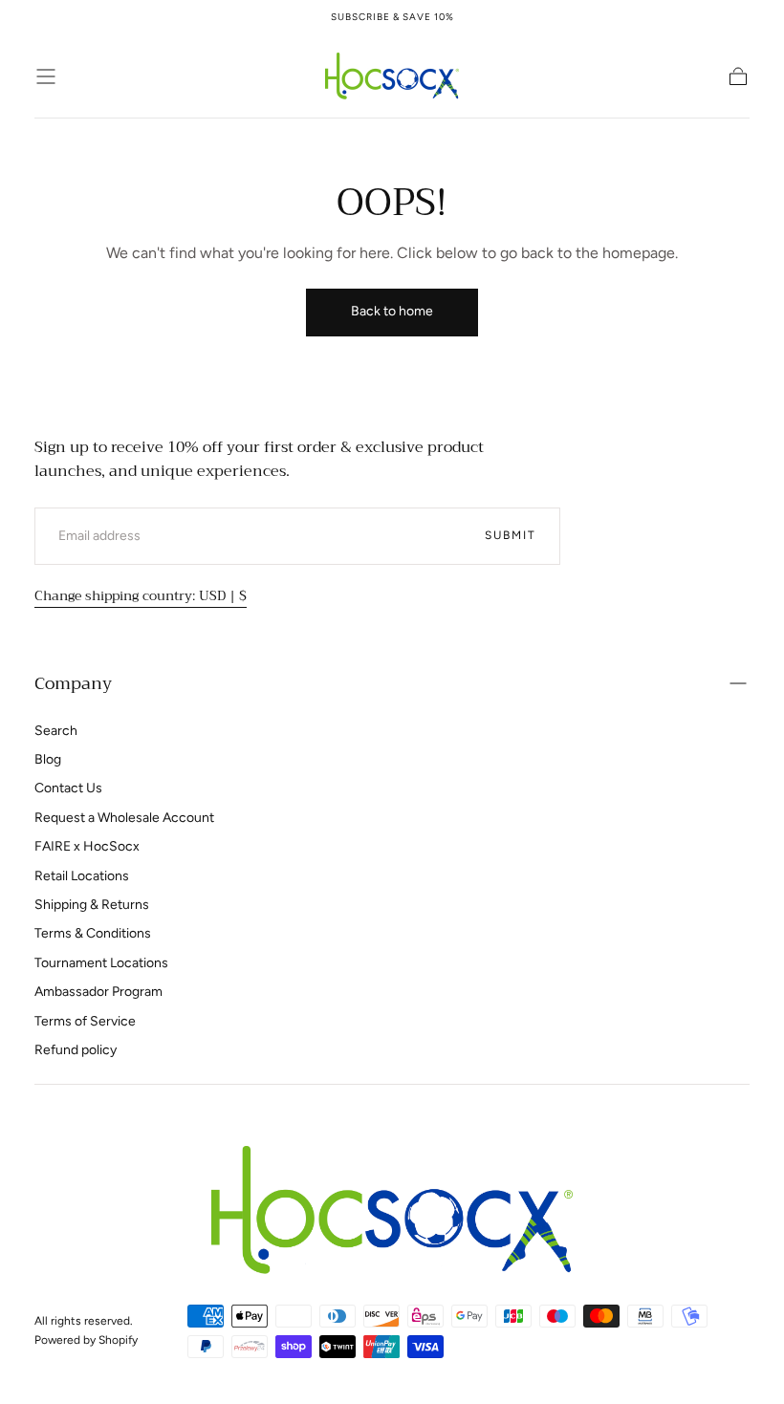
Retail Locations (81, 876)
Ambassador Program (98, 991)
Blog (47, 759)
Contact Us (68, 788)
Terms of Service (85, 1021)
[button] (45, 76)
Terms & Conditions (92, 933)
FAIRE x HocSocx (87, 846)
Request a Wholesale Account (124, 818)
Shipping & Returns (91, 904)
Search (55, 731)
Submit (510, 535)
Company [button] (73, 683)
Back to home (392, 311)
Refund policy (75, 1050)
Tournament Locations (101, 963)
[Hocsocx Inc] (392, 1209)
